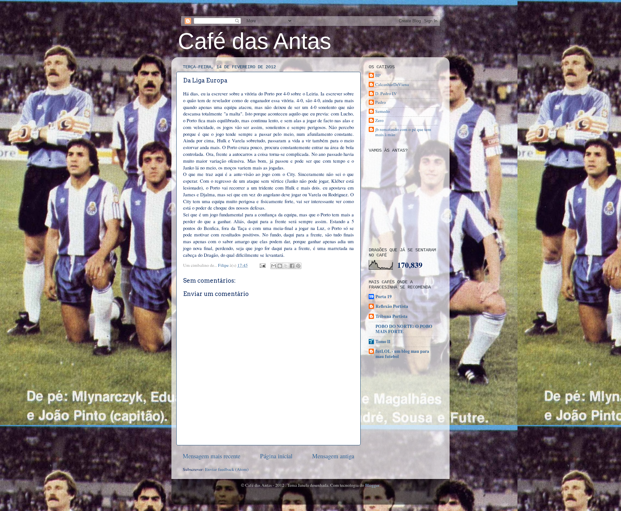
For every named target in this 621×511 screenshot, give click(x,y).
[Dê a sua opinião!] (280, 266)
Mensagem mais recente (211, 456)
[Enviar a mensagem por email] (273, 266)
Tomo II (383, 341)
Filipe (224, 265)
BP (378, 75)
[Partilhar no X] (286, 266)
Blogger (372, 485)
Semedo (382, 111)
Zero (379, 120)
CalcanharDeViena (392, 84)
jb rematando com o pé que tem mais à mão (403, 132)
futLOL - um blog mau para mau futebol (402, 354)
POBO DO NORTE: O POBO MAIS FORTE (404, 329)
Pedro (380, 102)
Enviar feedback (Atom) (227, 469)
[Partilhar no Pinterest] (298, 266)
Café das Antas (254, 41)
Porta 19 (384, 296)
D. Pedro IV (386, 93)
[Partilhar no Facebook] (292, 266)
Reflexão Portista (392, 306)
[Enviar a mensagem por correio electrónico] (262, 265)
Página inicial (276, 456)
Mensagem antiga (333, 456)
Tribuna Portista (392, 316)
